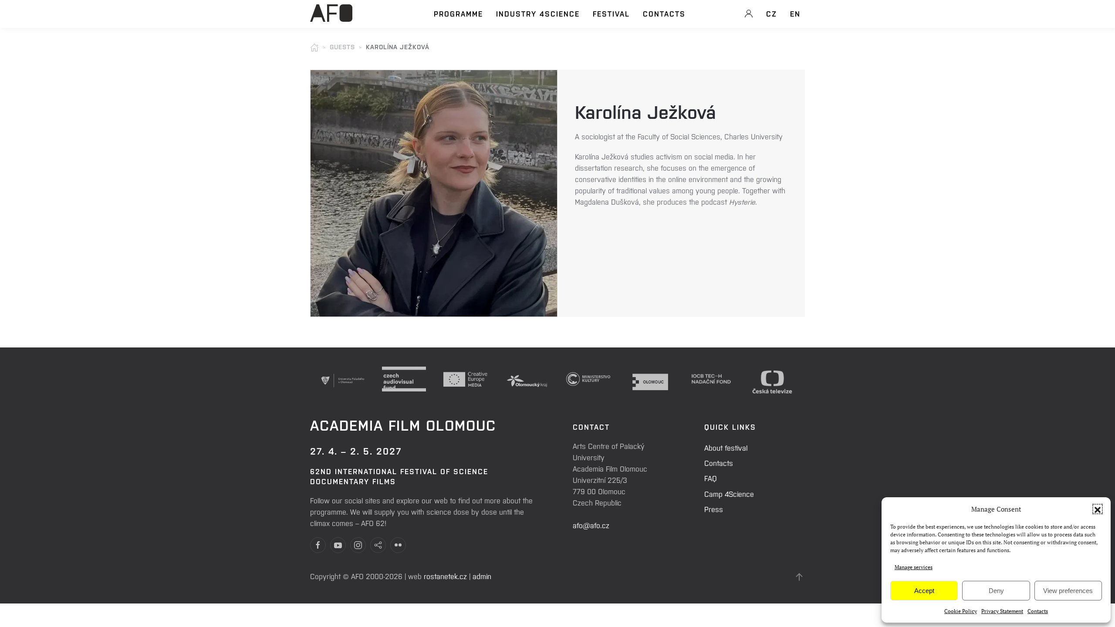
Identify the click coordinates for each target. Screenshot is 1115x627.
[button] (1097, 509)
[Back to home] (331, 17)
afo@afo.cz (591, 525)
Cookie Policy (960, 611)
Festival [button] (611, 13)
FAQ (710, 478)
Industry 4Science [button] (538, 13)
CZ (771, 13)
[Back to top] (799, 577)
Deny (996, 590)
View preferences (1068, 590)
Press (713, 509)
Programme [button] (458, 13)
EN (795, 13)
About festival (725, 447)
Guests (342, 47)
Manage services (914, 567)
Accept (924, 590)
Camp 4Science (729, 493)
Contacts (1037, 611)
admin (482, 576)
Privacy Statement (1002, 611)
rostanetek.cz (445, 576)
